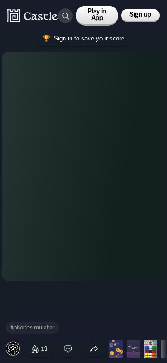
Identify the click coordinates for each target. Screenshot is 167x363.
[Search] (65, 15)
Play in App (97, 14)
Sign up (140, 15)
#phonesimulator (32, 327)
